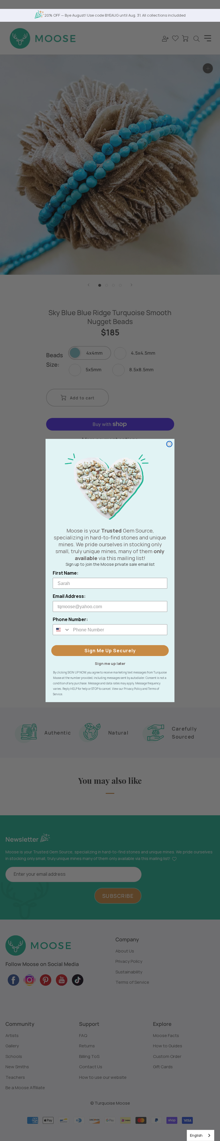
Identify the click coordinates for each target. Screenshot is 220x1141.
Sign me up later (110, 663)
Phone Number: (70, 619)
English (196, 1135)
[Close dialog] (169, 444)
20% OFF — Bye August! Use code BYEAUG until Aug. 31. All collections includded (115, 15)
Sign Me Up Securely (110, 650)
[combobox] (200, 1135)
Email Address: (69, 596)
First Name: (65, 573)
